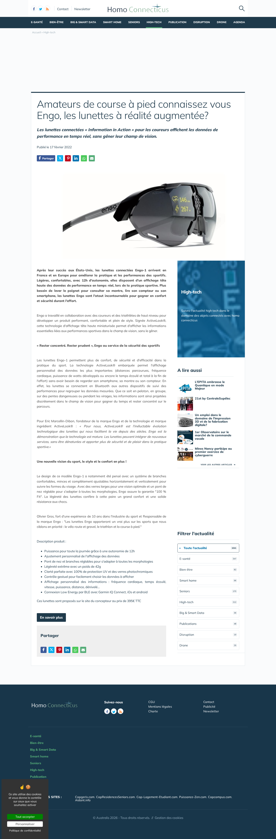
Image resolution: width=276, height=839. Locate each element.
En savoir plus (51, 617)
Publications (207, 624)
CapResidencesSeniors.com (115, 797)
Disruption (201, 22)
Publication (177, 22)
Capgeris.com (84, 797)
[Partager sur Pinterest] (68, 158)
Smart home (112, 22)
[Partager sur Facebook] (44, 650)
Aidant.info (82, 800)
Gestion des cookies (169, 818)
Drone (221, 22)
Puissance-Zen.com (192, 797)
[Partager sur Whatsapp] (84, 158)
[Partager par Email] (92, 158)
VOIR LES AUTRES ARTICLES (218, 464)
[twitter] (40, 8)
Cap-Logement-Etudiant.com (156, 797)
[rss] (47, 8)
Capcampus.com (220, 797)
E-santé (37, 22)
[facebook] (34, 8)
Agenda (239, 22)
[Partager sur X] (60, 158)
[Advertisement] (138, 63)
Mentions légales (160, 706)
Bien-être (56, 22)
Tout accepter (25, 817)
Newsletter (82, 9)
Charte (153, 711)
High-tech (154, 22)
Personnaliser (25, 824)
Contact (63, 9)
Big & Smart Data (83, 22)
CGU (151, 702)
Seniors (134, 22)
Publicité (209, 706)
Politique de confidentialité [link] (25, 830)
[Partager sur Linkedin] (76, 158)
